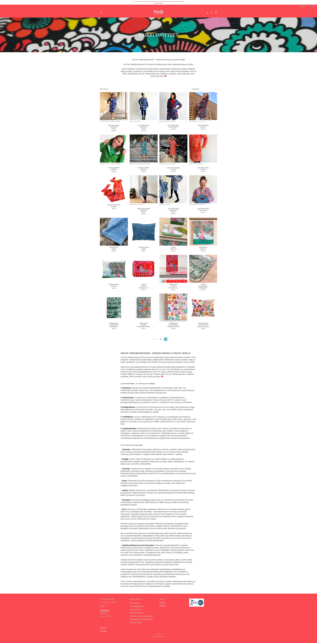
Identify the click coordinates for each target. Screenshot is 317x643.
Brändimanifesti (136, 613)
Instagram (162, 605)
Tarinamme (135, 603)
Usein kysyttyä (136, 609)
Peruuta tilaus (136, 622)
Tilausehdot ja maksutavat (141, 619)
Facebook (162, 602)
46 (161, 339)
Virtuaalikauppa (136, 606)
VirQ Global (103, 631)
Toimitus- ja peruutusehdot (141, 616)
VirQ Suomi (103, 627)
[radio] (101, 121)
